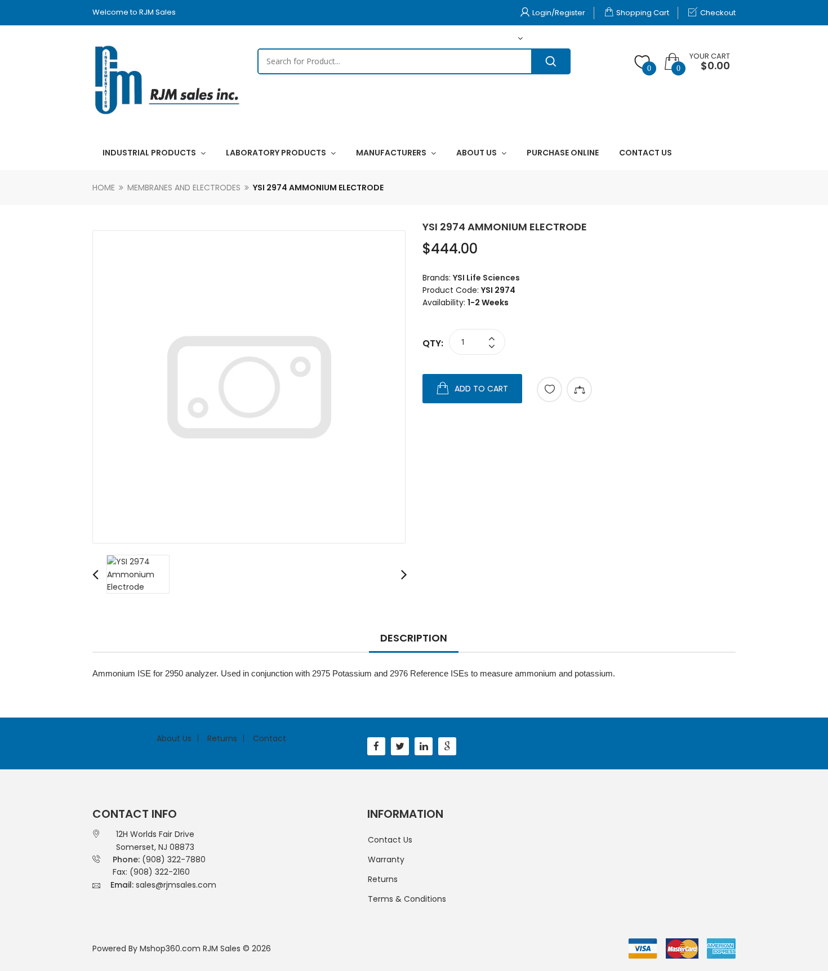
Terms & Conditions (407, 899)
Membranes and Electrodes (184, 187)
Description (413, 638)
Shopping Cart (642, 12)
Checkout (718, 12)
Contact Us (390, 839)
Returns (222, 738)
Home (103, 187)
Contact (269, 738)
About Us (174, 738)
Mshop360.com (170, 948)
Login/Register (558, 12)
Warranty (386, 859)
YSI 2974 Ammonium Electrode (318, 187)
